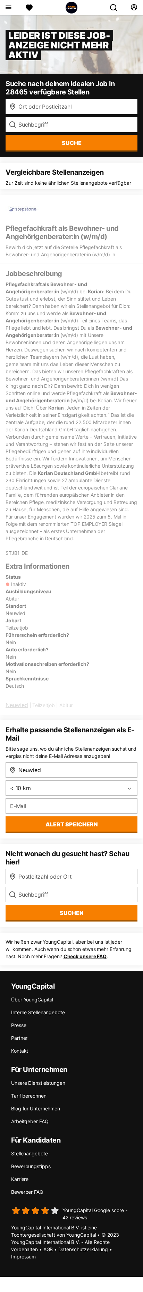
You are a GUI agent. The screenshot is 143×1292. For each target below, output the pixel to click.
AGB (48, 1249)
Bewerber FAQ (27, 1192)
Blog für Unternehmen (35, 1108)
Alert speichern (71, 824)
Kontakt (19, 1051)
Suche (72, 142)
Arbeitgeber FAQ (30, 1121)
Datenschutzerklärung (83, 1249)
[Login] (134, 7)
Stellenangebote (29, 1153)
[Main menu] (8, 7)
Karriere (19, 1179)
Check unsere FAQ (85, 956)
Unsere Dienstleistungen (38, 1083)
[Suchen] (116, 7)
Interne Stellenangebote (38, 1012)
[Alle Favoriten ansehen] (29, 7)
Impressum (23, 1256)
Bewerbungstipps (31, 1166)
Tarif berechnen (29, 1096)
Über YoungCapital (32, 999)
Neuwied (17, 705)
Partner (19, 1038)
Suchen (72, 912)
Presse (18, 1025)
